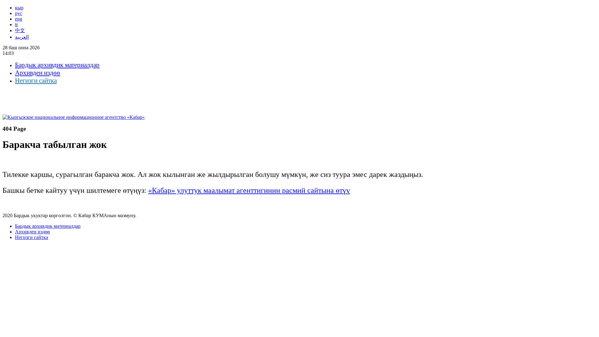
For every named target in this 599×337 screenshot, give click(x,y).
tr (16, 24)
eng (18, 19)
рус (18, 13)
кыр (19, 7)
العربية (22, 37)
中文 (20, 30)
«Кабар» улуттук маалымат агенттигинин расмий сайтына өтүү (249, 190)
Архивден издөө (37, 72)
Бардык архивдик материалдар (57, 65)
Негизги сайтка (36, 80)
